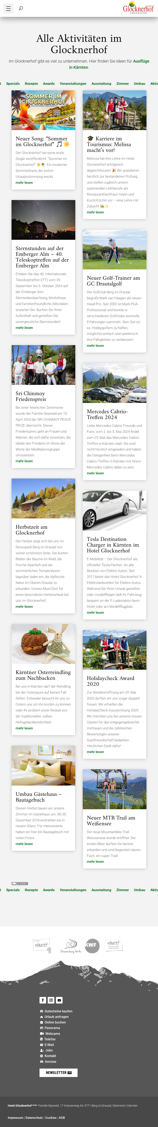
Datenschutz (34, 1118)
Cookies (51, 1118)
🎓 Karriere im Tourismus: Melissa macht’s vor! (109, 145)
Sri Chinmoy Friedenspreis (31, 397)
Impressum (15, 1118)
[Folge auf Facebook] (43, 1000)
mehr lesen (24, 182)
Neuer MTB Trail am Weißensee (111, 821)
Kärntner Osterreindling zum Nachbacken (43, 675)
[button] (8, 8)
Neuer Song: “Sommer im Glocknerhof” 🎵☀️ (43, 142)
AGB (62, 1118)
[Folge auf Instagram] (51, 1000)
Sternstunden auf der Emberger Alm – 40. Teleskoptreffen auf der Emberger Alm (42, 257)
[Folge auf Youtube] (59, 1000)
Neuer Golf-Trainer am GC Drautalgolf (113, 281)
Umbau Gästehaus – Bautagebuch (39, 797)
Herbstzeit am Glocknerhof (32, 530)
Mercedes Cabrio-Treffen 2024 (107, 415)
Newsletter (56, 1072)
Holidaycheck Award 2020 (110, 681)
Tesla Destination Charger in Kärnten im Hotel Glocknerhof (113, 545)
